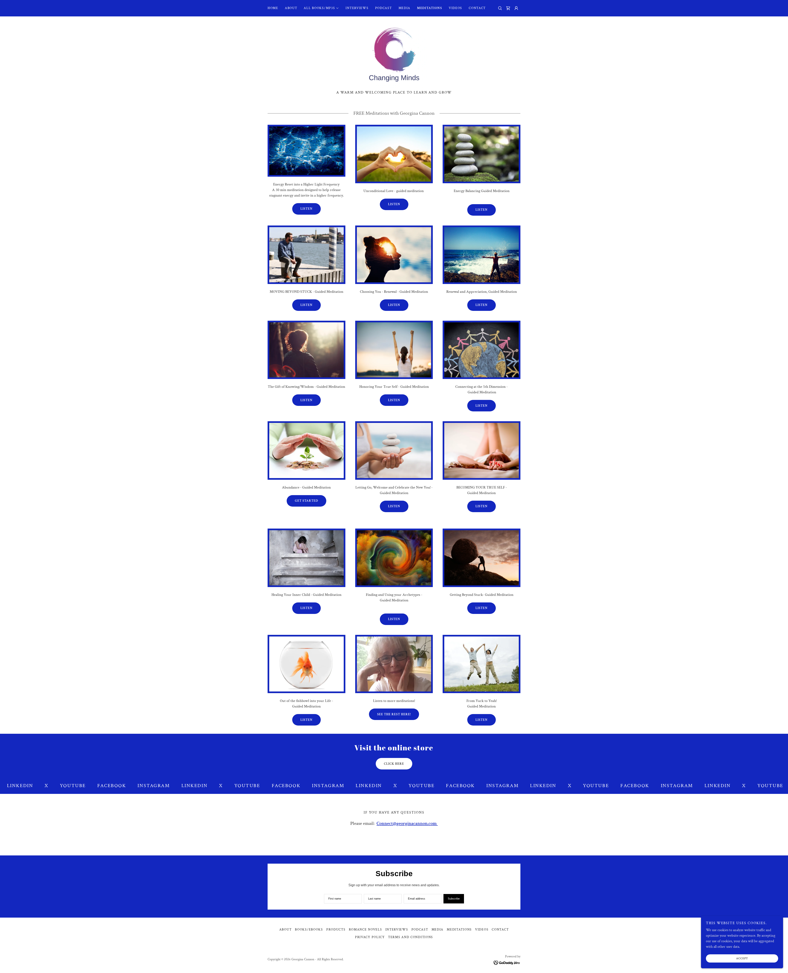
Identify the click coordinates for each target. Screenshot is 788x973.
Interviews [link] (357, 8)
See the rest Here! (394, 714)
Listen (306, 209)
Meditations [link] (429, 8)
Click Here (394, 764)
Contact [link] (477, 8)
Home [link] (273, 8)
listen (481, 406)
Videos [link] (455, 8)
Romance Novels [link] (365, 929)
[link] (508, 8)
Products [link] (336, 929)
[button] (321, 8)
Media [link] (405, 8)
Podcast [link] (383, 8)
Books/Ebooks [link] (309, 929)
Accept (742, 958)
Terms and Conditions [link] (410, 937)
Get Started (306, 501)
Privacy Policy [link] (370, 937)
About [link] (291, 8)
